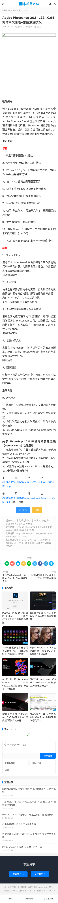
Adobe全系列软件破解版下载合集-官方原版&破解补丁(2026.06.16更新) (15, 650)
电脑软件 (6, 10)
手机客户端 (48, 898)
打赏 (37, 510)
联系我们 (18, 874)
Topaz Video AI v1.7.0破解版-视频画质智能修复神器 (43, 616)
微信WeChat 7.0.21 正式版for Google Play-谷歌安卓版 (14, 578)
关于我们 (39, 874)
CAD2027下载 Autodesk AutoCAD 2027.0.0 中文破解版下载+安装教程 (15, 717)
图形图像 (16, 10)
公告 (10, 898)
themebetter (43, 887)
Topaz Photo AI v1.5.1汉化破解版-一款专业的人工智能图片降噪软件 (43, 650)
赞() (37, 27)
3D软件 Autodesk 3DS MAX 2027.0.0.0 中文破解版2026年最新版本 (43, 682)
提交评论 (48, 756)
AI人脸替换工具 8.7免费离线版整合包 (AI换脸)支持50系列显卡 (43, 717)
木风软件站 (29, 4)
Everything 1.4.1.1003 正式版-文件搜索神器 (43, 576)
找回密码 (29, 898)
